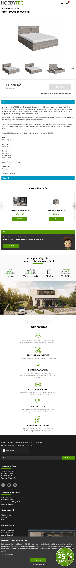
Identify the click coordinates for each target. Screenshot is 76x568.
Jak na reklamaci (7, 535)
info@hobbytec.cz (7, 473)
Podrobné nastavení (38, 564)
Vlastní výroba (6, 515)
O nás (3, 519)
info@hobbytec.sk (7, 500)
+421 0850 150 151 (7, 497)
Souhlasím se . (18, 445)
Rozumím (38, 560)
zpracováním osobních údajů (23, 445)
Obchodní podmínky (8, 530)
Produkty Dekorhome (11, 8)
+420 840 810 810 (7, 471)
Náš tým (4, 517)
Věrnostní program (7, 533)
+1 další (71, 68)
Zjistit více (11, 245)
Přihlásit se (68, 458)
